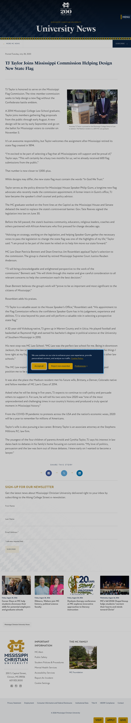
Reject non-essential (60, 366)
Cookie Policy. (77, 358)
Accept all (39, 366)
